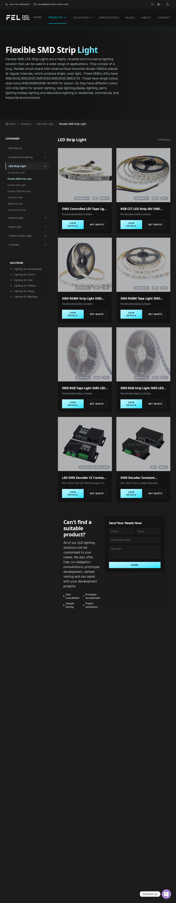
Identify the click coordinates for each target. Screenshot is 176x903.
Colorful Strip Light (16, 185)
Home (12, 123)
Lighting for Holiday (25, 285)
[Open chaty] (166, 894)
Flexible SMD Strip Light (20, 179)
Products (26, 123)
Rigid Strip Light (15, 203)
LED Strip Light (45, 123)
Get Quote (97, 224)
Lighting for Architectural (28, 269)
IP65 (155, 198)
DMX (95, 198)
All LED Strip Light (16, 172)
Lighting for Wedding (25, 296)
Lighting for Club (23, 280)
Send (135, 564)
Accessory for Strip (17, 210)
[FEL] (18, 17)
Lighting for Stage (24, 291)
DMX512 (104, 198)
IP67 (164, 198)
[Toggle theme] (167, 4)
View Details (73, 224)
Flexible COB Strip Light (19, 191)
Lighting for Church (25, 274)
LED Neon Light (15, 197)
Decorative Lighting (83, 198)
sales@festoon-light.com (52, 4)
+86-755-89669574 (19, 4)
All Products (15, 148)
